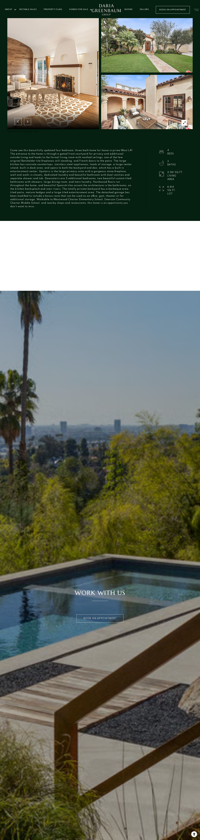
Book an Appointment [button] (100, 618)
